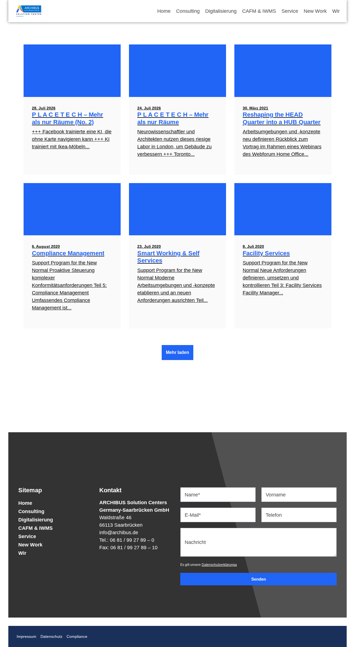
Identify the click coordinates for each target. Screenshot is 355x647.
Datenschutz (51, 636)
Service (290, 11)
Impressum (26, 636)
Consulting (188, 11)
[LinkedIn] (177, 473)
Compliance (77, 636)
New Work (315, 11)
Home (164, 11)
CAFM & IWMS (259, 11)
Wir (336, 11)
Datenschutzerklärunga (219, 565)
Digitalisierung (221, 11)
